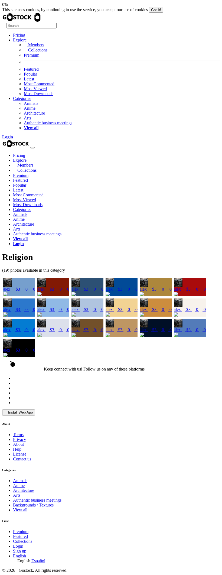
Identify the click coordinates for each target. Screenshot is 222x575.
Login (18, 546)
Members (35, 45)
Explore (20, 40)
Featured (31, 69)
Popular (30, 74)
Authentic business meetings (48, 123)
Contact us (22, 459)
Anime (29, 108)
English (19, 556)
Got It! (156, 10)
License (19, 454)
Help (17, 449)
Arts (27, 118)
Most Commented (39, 84)
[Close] (32, 147)
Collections (37, 50)
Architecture (34, 113)
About (18, 444)
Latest (29, 79)
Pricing (19, 35)
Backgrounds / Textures (33, 505)
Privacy (19, 439)
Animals (31, 103)
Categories (22, 98)
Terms (18, 434)
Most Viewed (35, 88)
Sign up (19, 551)
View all (20, 510)
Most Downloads (38, 93)
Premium (31, 55)
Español (38, 560)
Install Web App (20, 412)
